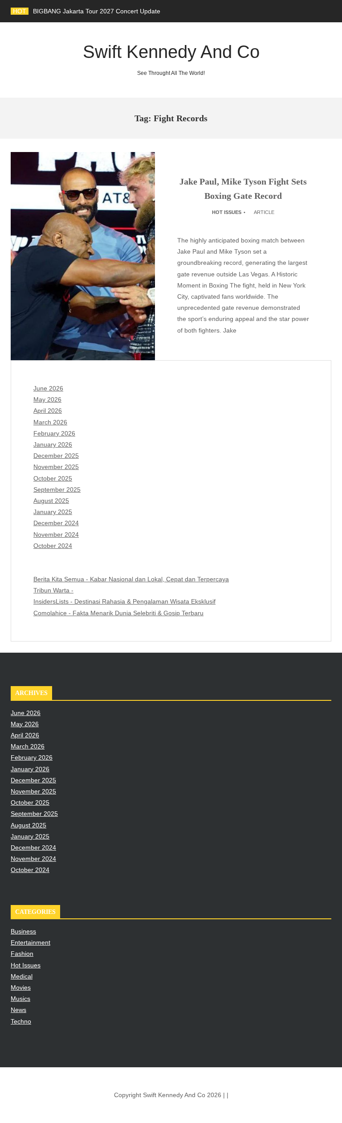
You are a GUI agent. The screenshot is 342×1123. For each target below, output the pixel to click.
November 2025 (56, 466)
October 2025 (52, 478)
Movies (21, 987)
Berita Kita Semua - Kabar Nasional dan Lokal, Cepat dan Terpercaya (131, 579)
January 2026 (52, 444)
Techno (21, 1021)
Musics (20, 998)
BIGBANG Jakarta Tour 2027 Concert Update (96, 11)
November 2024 (56, 534)
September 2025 (57, 489)
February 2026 (54, 433)
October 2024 (52, 545)
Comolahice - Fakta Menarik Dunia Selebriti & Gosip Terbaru (118, 613)
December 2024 (56, 523)
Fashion (22, 953)
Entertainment (30, 942)
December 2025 (56, 455)
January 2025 (52, 511)
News (18, 1009)
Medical (22, 976)
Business (23, 931)
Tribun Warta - (53, 590)
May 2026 (47, 399)
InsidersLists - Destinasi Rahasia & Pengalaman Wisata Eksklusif (124, 601)
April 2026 (47, 410)
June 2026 (48, 388)
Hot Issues (226, 212)
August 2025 (51, 500)
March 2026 (50, 422)
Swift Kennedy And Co (171, 59)
